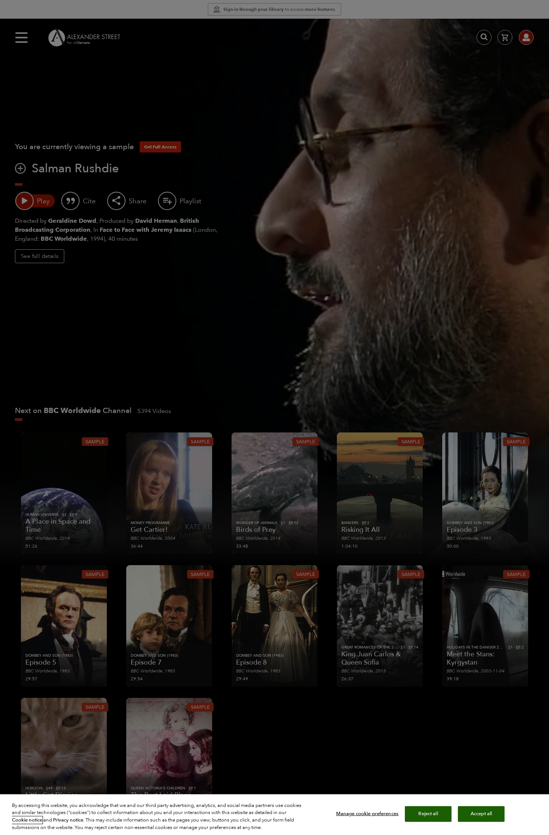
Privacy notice (68, 820)
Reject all (428, 813)
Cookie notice (27, 820)
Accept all (481, 813)
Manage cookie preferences (367, 813)
